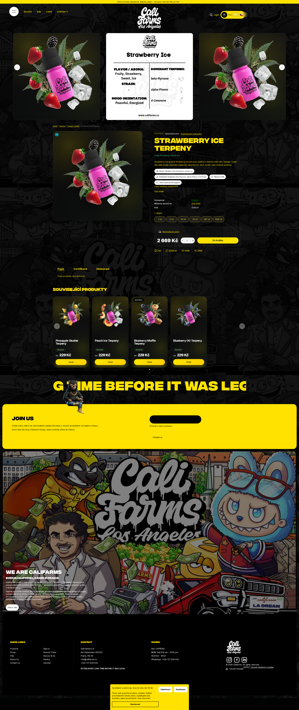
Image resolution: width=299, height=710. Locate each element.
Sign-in (46, 649)
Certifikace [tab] (80, 268)
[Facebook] (236, 659)
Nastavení (135, 704)
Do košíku (218, 240)
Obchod (46, 663)
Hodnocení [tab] (102, 268)
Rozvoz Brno (49, 656)
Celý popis (159, 191)
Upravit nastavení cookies (262, 667)
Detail (71, 362)
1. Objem (158, 213)
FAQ (12, 656)
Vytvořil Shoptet (236, 669)
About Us (14, 659)
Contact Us (15, 663)
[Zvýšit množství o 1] (193, 240)
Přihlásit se (157, 437)
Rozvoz (28, 12)
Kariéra (46, 659)
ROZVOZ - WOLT (158, 656)
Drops (13, 652)
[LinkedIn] (244, 659)
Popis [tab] (61, 268)
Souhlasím (180, 689)
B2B (39, 12)
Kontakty (62, 12)
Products (14, 649)
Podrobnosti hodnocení (191, 134)
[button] (144, 117)
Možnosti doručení (170, 232)
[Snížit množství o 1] (182, 240)
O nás (49, 12)
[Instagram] (229, 659)
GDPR (246, 667)
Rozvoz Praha (49, 652)
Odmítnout (165, 689)
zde (152, 698)
